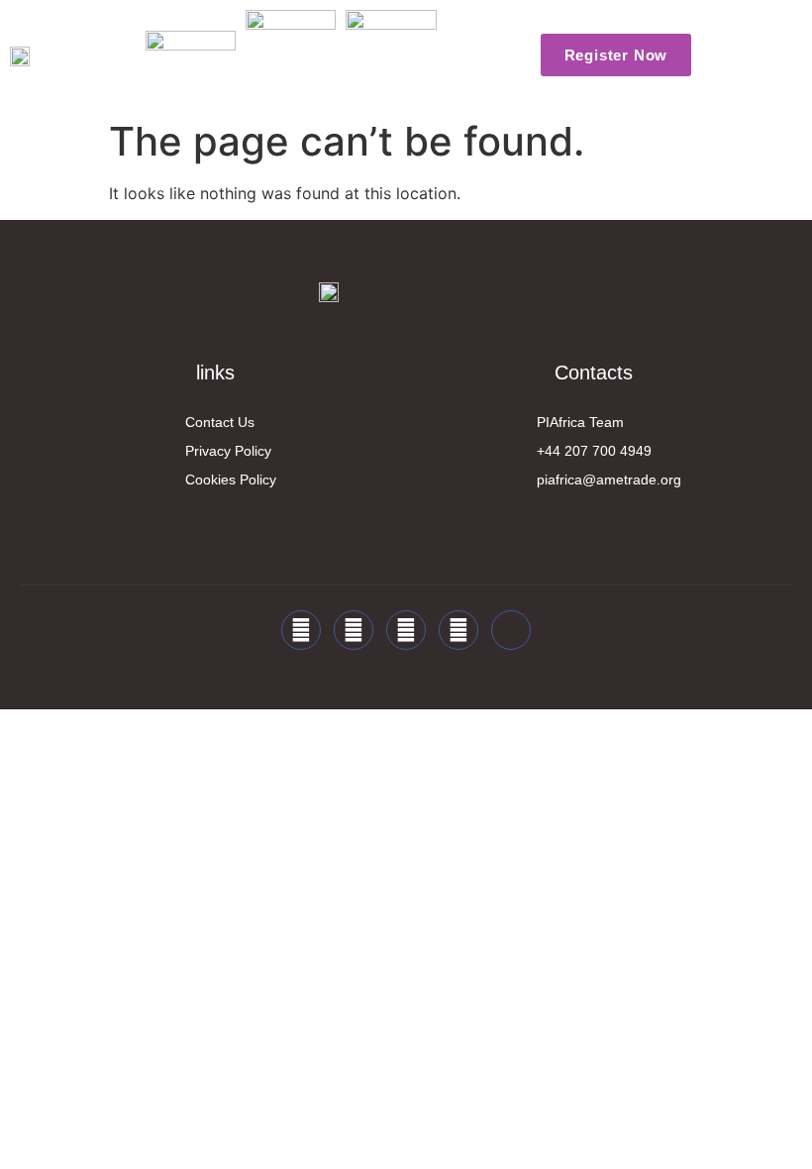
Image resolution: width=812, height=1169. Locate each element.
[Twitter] (353, 630)
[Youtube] (458, 630)
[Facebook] (301, 630)
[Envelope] (511, 630)
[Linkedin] (406, 630)
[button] (481, 55)
